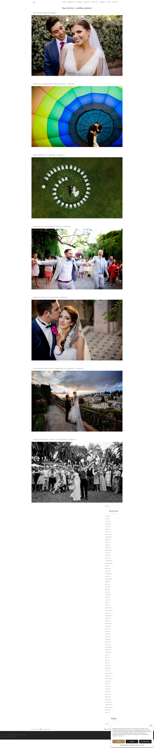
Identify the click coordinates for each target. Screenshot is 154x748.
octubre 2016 (108, 675)
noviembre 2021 (108, 573)
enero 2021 (107, 592)
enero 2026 (107, 526)
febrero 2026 (108, 524)
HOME (64, 2)
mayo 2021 (107, 586)
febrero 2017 (108, 668)
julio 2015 (107, 712)
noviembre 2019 (108, 610)
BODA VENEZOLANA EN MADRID (44, 13)
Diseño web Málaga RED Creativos (8, 736)
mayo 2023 (107, 552)
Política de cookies (124, 745)
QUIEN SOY (87, 2)
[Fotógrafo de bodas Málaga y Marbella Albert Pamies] (34, 3)
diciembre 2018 (108, 623)
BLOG (108, 2)
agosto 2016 (108, 681)
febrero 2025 (108, 531)
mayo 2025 (107, 529)
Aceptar (119, 741)
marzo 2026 (107, 521)
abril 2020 (107, 602)
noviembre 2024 (108, 537)
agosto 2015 (108, 710)
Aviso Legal (141, 745)
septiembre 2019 (109, 615)
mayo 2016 (107, 689)
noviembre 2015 (108, 704)
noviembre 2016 (108, 673)
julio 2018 (107, 628)
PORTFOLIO (94, 2)
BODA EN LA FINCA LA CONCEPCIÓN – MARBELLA (50, 297)
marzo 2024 (107, 545)
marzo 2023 (107, 558)
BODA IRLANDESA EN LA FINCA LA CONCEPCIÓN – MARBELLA (54, 439)
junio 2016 (107, 686)
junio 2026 (107, 516)
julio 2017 (107, 655)
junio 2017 (107, 657)
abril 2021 (107, 589)
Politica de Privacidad (133, 745)
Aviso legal (120, 736)
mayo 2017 (107, 660)
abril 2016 (107, 691)
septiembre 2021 (109, 579)
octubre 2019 (108, 613)
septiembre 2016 (109, 678)
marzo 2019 (107, 621)
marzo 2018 (107, 639)
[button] (151, 725)
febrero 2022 (108, 568)
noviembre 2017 (108, 647)
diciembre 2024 (108, 534)
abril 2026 (107, 518)
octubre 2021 (108, 576)
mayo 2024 (107, 542)
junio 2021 (107, 584)
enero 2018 (107, 644)
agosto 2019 (108, 618)
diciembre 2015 (108, 702)
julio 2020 (107, 597)
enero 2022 (107, 571)
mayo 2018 (107, 634)
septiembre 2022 (109, 563)
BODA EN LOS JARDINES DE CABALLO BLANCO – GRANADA (53, 84)
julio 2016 (107, 683)
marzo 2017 (107, 665)
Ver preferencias (145, 741)
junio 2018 (107, 631)
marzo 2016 (107, 694)
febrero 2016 (108, 696)
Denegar (132, 741)
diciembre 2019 (108, 607)
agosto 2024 (108, 539)
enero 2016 (107, 699)
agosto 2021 (108, 581)
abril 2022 (107, 566)
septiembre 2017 (109, 652)
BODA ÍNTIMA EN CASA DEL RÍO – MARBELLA (49, 155)
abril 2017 (107, 662)
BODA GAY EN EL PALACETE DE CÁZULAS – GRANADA (52, 226)
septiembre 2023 (109, 550)
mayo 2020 (107, 600)
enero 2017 (107, 670)
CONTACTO (115, 2)
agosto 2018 (108, 626)
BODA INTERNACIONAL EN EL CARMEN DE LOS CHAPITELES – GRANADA (58, 368)
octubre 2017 (108, 649)
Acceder (107, 723)
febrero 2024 (108, 547)
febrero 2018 (108, 641)
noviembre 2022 (108, 560)
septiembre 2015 (109, 707)
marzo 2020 (107, 605)
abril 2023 (107, 555)
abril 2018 (107, 636)
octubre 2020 (108, 594)
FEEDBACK (102, 2)
